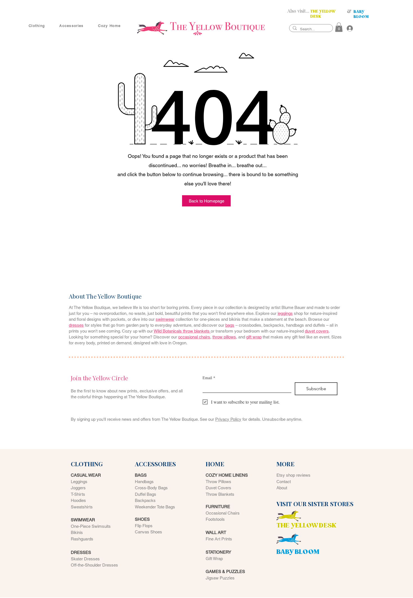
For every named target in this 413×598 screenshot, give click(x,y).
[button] (339, 27)
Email (209, 377)
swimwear (165, 319)
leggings (285, 313)
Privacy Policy (228, 419)
